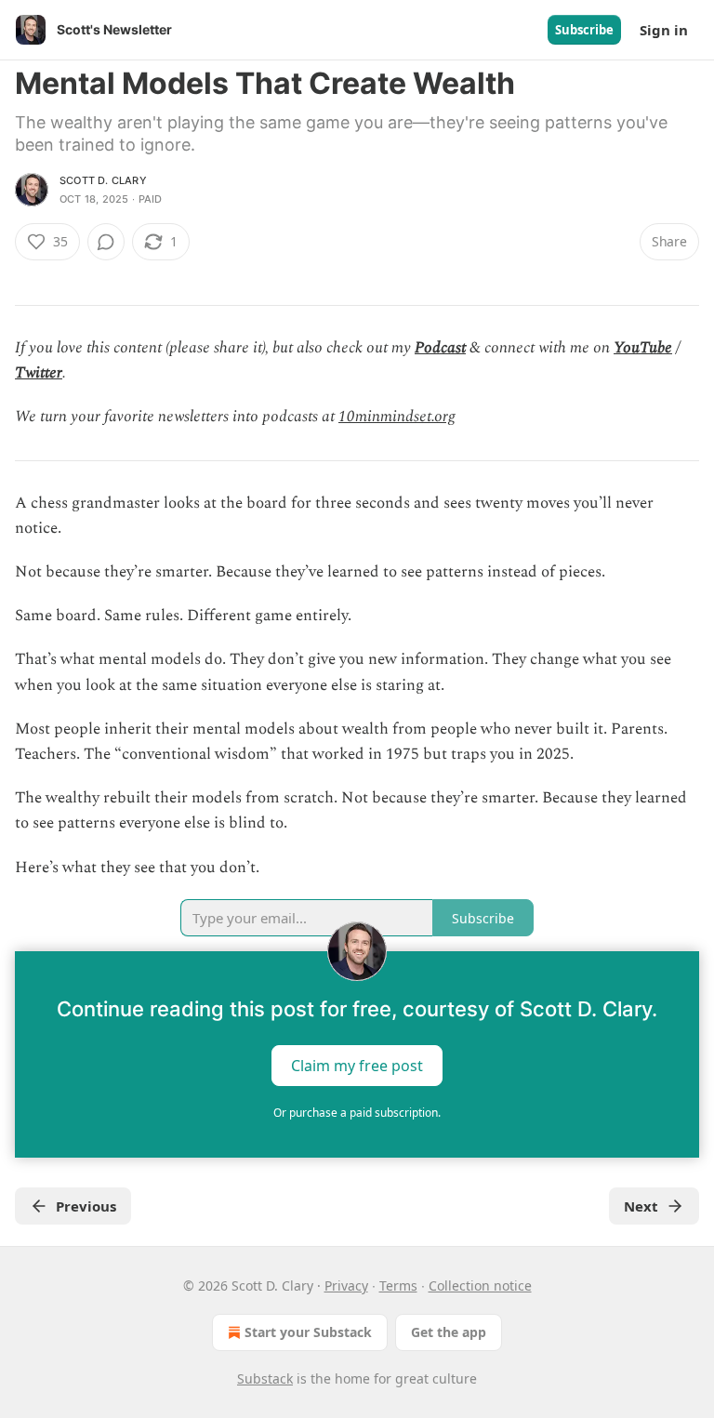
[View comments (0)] (106, 241)
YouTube (643, 348)
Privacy (346, 1285)
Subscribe (584, 29)
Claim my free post (357, 1064)
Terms (398, 1285)
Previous (86, 1206)
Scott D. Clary (103, 180)
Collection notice (480, 1285)
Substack (265, 1378)
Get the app (448, 1332)
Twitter (38, 373)
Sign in (664, 29)
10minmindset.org (397, 416)
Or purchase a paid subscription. (357, 1112)
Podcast (440, 348)
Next (641, 1206)
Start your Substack (308, 1332)
